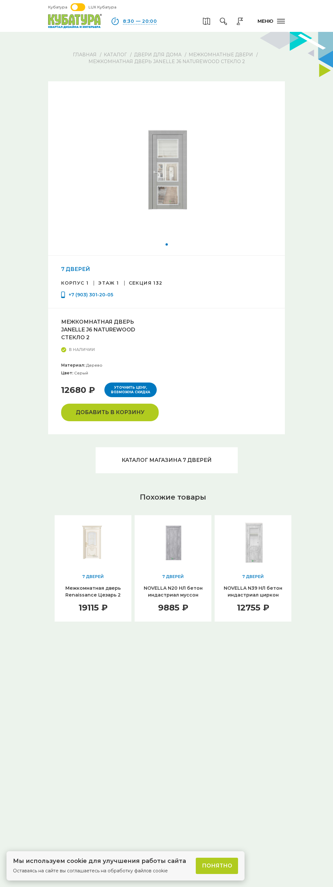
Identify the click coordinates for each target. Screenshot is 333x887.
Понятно (217, 866)
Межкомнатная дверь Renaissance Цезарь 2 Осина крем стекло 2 (93, 595)
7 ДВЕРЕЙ (75, 269)
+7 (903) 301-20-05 (91, 295)
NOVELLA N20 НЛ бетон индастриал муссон (173, 591)
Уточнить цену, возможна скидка (130, 389)
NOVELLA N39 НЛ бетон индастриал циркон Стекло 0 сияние (253, 595)
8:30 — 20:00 (140, 21)
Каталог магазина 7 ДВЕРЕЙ (167, 460)
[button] (167, 244)
